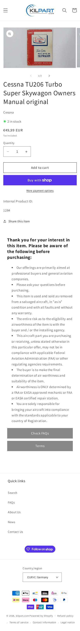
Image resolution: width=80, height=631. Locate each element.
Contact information (44, 622)
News (11, 522)
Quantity (9, 143)
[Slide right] (49, 75)
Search (12, 493)
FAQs (11, 502)
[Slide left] (31, 75)
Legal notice (68, 622)
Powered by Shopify (41, 615)
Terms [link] (40, 446)
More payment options (40, 190)
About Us (14, 512)
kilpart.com (22, 615)
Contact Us (15, 532)
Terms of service (19, 622)
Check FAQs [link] (40, 433)
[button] (5, 10)
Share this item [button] (19, 221)
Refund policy (65, 615)
